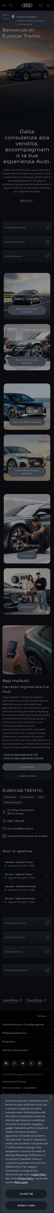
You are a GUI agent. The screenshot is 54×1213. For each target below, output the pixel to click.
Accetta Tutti (26, 1194)
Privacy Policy (25, 1178)
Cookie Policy (39, 1174)
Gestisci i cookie (26, 1205)
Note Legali (21, 1182)
